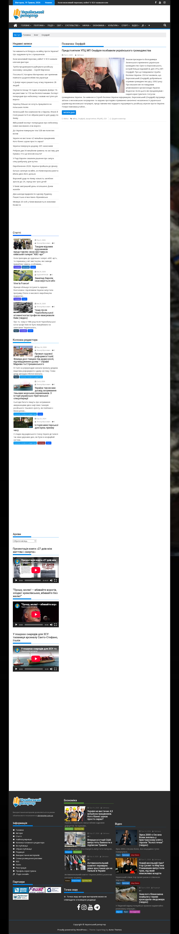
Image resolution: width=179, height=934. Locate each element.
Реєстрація (20, 867)
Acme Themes (115, 929)
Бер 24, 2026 (41, 347)
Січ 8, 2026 (40, 381)
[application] (36, 570)
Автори (19, 833)
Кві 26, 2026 (41, 303)
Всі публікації (21, 845)
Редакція (19, 852)
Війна (66, 119)
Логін (18, 864)
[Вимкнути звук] (51, 580)
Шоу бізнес (135, 855)
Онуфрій (81, 119)
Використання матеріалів (27, 855)
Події (50, 25)
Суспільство (71, 25)
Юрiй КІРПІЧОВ (42, 275)
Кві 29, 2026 (41, 272)
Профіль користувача (25, 871)
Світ (59, 25)
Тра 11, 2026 (146, 859)
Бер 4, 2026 (93, 856)
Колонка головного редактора (31, 377)
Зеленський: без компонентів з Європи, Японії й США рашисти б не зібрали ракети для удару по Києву (35, 114)
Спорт (125, 25)
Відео (135, 25)
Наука (86, 25)
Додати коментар (119, 119)
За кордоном (134, 912)
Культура (113, 25)
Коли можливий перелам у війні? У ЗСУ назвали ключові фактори (57, 2)
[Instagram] (84, 908)
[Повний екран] (55, 580)
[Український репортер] (15, 25)
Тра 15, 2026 (94, 808)
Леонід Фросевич (43, 243)
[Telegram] (97, 908)
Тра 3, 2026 (40, 240)
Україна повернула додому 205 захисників (33, 146)
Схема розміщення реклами (28, 858)
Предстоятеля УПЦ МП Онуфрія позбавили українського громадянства (106, 50)
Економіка (98, 25)
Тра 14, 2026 (146, 831)
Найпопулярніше (23, 839)
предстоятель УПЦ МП (94, 119)
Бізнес (67, 881)
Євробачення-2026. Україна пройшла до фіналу (35, 166)
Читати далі (69, 112)
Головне (25, 25)
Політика (39, 25)
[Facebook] (79, 908)
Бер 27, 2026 (94, 833)
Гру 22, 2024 (41, 419)
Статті (33, 267)
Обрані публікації (23, 849)
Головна (19, 830)
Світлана (80, 55)
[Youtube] (91, 908)
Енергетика (76, 881)
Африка (119, 912)
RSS (17, 861)
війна (75, 119)
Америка (68, 852)
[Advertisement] (118, 14)
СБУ (105, 119)
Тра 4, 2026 (145, 888)
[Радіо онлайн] (143, 25)
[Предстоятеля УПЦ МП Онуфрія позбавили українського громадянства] (93, 59)
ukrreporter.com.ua (45, 815)
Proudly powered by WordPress (72, 929)
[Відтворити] (16, 580)
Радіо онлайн (22, 874)
